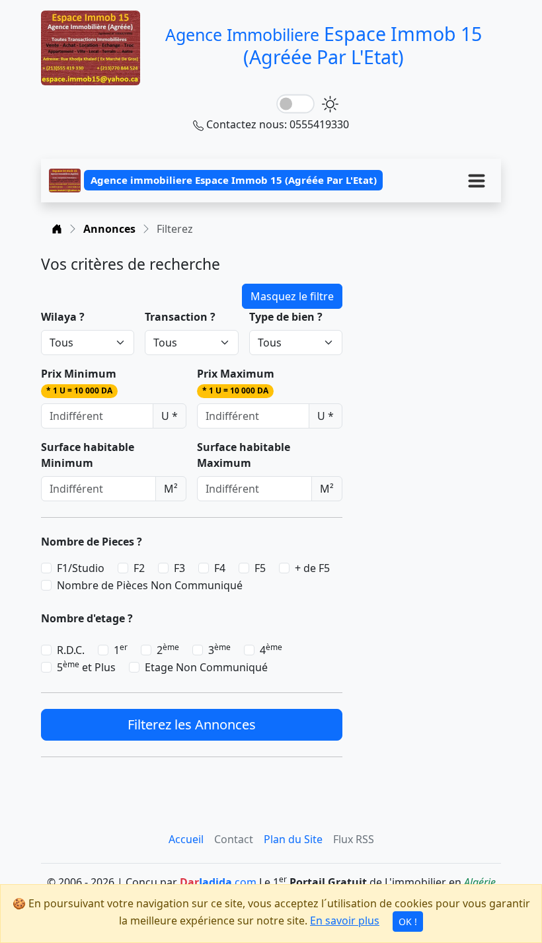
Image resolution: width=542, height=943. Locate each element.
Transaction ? (180, 316)
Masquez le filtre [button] (292, 296)
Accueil (186, 839)
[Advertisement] (429, 321)
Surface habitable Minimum (87, 455)
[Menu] (476, 180)
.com (218, 882)
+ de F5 (312, 568)
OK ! (408, 921)
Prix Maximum (235, 381)
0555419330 (319, 124)
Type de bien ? (286, 316)
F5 (260, 568)
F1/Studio (80, 568)
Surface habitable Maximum (243, 455)
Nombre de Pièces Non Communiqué (150, 585)
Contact (233, 839)
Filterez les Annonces (192, 724)
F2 (139, 568)
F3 (179, 568)
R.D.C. (71, 650)
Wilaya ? (63, 316)
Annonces (109, 229)
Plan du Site (293, 839)
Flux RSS (353, 839)
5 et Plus (86, 667)
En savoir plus (344, 920)
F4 (219, 568)
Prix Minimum (78, 381)
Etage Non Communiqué (206, 667)
